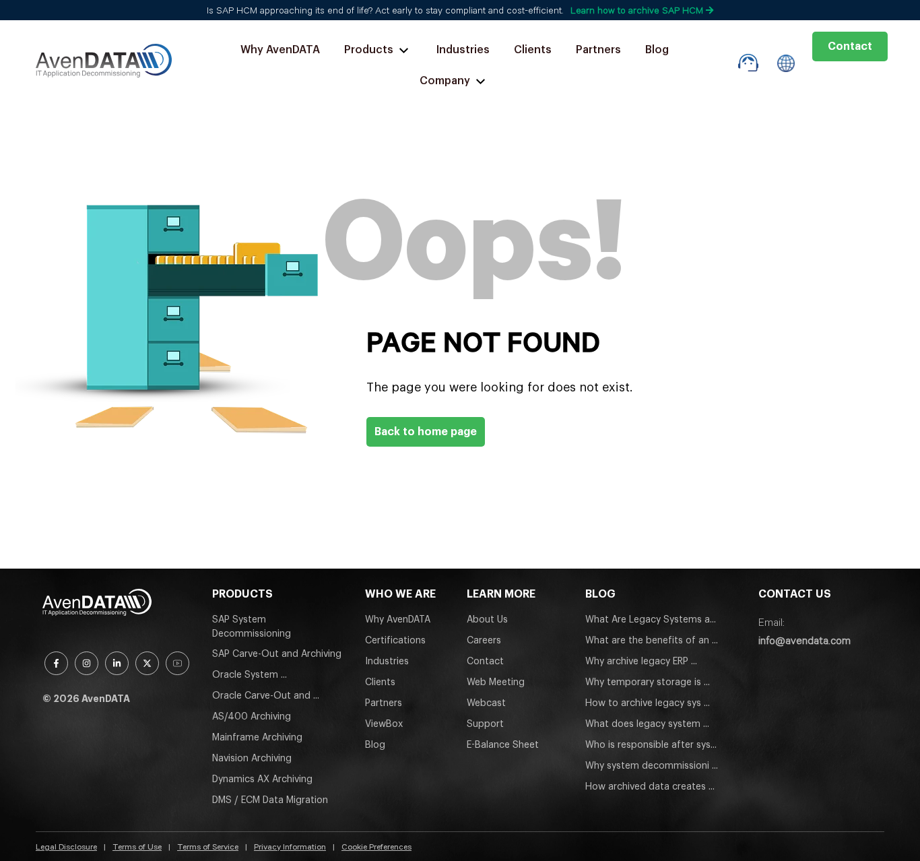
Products (368, 49)
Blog (657, 49)
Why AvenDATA (280, 49)
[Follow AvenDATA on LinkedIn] (117, 663)
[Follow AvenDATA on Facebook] (56, 663)
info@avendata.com (804, 640)
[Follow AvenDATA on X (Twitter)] (147, 663)
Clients (533, 49)
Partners (598, 49)
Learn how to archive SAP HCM (638, 10)
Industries (463, 49)
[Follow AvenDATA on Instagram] (86, 663)
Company (445, 80)
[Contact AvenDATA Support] (748, 63)
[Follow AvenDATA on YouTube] (177, 663)
